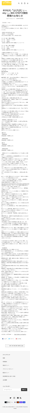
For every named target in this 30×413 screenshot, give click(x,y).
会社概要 (5, 380)
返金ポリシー (6, 365)
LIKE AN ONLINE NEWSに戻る (16, 345)
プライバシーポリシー (8, 369)
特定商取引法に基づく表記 (9, 376)
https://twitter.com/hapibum (20, 334)
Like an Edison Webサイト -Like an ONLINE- (14, 406)
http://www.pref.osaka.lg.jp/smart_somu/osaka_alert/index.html (15, 183)
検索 (4, 358)
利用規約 (5, 361)
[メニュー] (27, 3)
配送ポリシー (6, 372)
